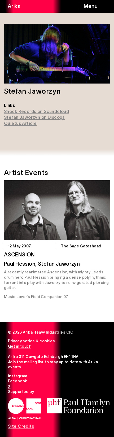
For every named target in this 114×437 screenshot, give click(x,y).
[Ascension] (57, 210)
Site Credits (21, 426)
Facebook (17, 381)
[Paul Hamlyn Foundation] (78, 405)
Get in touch (19, 346)
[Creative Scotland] (24, 408)
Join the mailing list (26, 362)
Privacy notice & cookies (31, 341)
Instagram (17, 376)
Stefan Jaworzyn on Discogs (34, 117)
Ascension (19, 254)
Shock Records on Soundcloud (36, 111)
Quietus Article (20, 123)
